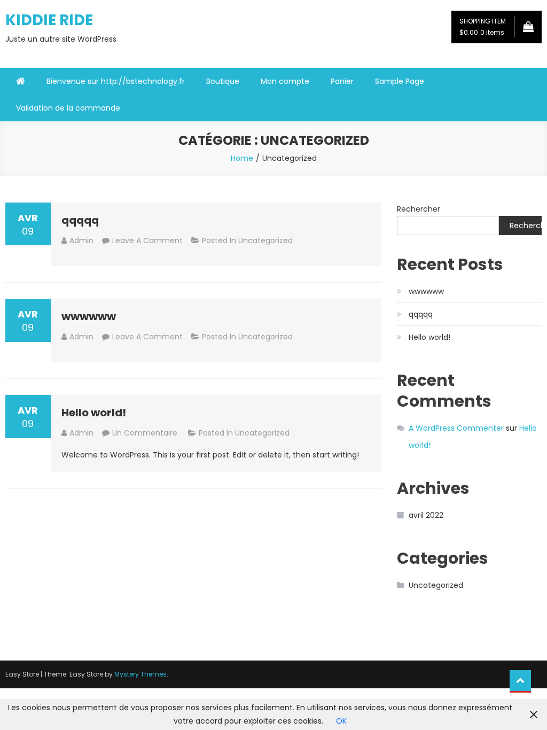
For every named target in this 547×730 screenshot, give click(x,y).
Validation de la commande (68, 108)
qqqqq (80, 220)
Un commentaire (145, 433)
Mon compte (285, 81)
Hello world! (93, 412)
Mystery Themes (140, 674)
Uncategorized (265, 240)
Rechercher (418, 209)
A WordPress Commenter (456, 428)
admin (81, 240)
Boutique (222, 81)
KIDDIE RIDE (49, 20)
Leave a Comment (147, 240)
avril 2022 (426, 515)
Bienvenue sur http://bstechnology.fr (115, 81)
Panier (342, 81)
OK (341, 721)
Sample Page (399, 81)
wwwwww (88, 316)
